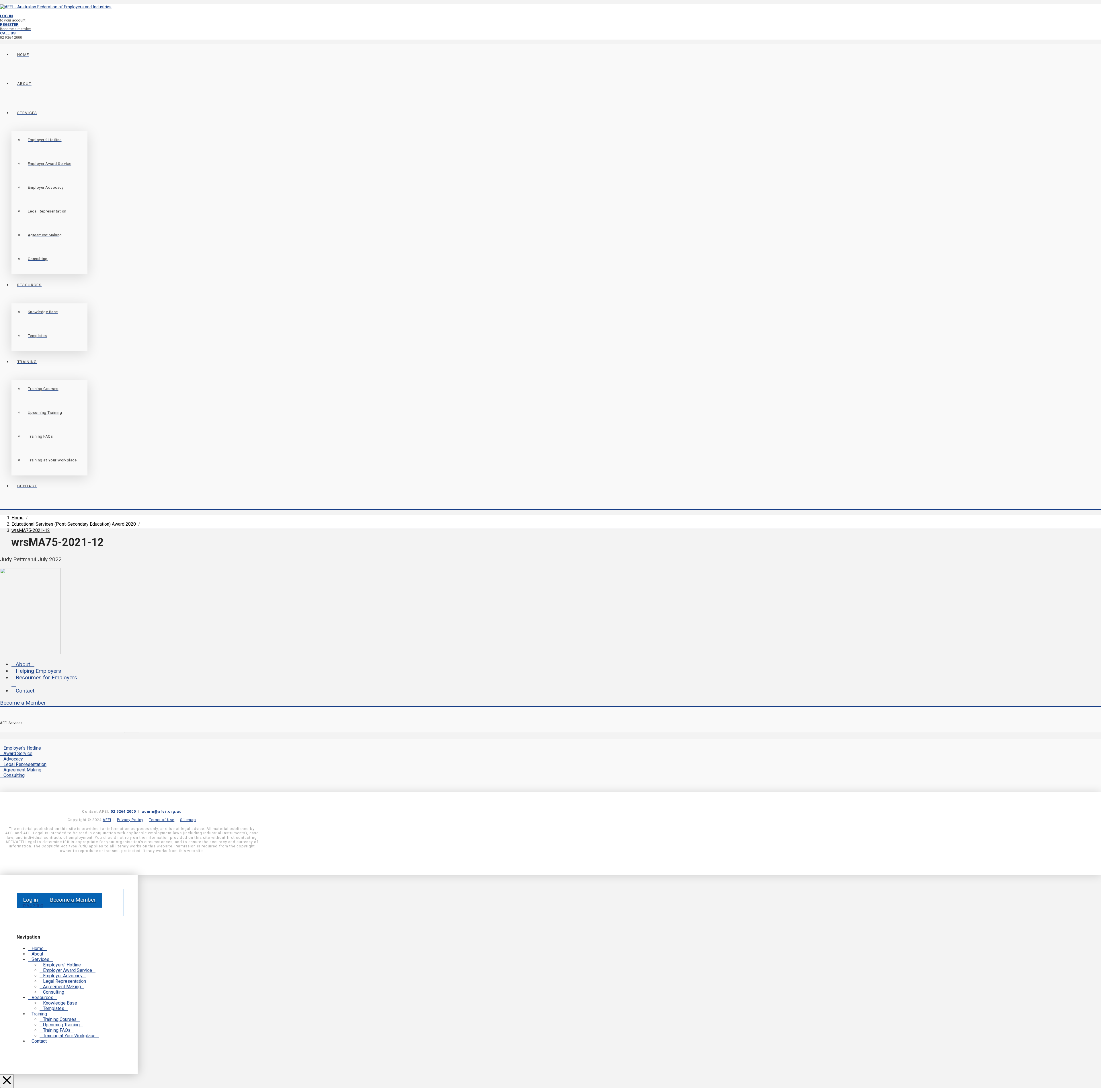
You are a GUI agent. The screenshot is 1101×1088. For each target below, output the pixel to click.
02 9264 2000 (123, 811)
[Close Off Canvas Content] (7, 1081)
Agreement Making (22, 770)
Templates (53, 1008)
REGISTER (15, 26)
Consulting (14, 775)
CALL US (11, 35)
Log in (30, 899)
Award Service (17, 753)
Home (38, 948)
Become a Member (23, 702)
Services (40, 959)
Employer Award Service (67, 970)
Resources (42, 997)
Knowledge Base (60, 1003)
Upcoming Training (61, 1024)
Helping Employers (38, 671)
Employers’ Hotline (62, 965)
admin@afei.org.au (162, 811)
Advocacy (13, 759)
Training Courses (60, 1019)
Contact (25, 690)
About (23, 664)
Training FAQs (57, 1030)
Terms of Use (161, 820)
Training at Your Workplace (69, 1035)
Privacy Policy (130, 820)
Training (39, 1014)
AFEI (107, 820)
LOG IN (13, 17)
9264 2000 (31, 905)
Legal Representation (24, 764)
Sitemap (188, 820)
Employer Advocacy (63, 975)
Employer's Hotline (22, 748)
